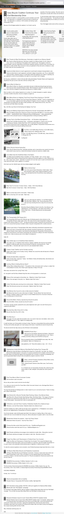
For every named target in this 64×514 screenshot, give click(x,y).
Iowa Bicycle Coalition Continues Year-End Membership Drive (23, 14)
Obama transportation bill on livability (17, 479)
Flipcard (7, 6)
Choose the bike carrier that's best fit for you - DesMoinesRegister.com (26, 425)
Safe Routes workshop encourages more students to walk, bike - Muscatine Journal (29, 432)
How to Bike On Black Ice (14, 84)
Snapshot (28, 6)
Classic (2, 6)
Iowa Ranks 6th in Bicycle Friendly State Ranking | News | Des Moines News (28, 395)
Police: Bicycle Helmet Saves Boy (16, 147)
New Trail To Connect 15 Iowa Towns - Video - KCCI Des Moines (24, 186)
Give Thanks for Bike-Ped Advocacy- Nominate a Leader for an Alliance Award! (28, 59)
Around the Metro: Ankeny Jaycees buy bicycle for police (22, 300)
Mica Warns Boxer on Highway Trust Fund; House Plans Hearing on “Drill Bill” (28, 97)
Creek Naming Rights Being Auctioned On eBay (49, 32)
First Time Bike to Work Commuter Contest (18, 377)
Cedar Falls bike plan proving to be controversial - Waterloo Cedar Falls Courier (28, 284)
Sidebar (23, 6)
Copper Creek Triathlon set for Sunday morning (20, 249)
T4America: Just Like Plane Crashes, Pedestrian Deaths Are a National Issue (28, 404)
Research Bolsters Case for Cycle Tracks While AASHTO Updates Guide (27, 498)
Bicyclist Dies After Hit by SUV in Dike (17, 310)
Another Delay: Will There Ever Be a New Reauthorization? (31, 32)
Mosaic (18, 6)
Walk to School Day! (29, 168)
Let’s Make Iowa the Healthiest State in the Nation (20, 155)
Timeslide (34, 6)
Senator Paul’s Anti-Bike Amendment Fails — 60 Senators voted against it (27, 119)
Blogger (43, 513)
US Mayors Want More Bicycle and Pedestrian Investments (23, 451)
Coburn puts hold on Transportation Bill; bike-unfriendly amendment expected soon (29, 227)
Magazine (12, 6)
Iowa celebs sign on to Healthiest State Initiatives (20, 241)
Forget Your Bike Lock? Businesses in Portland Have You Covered (25, 439)
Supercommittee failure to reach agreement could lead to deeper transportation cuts (29, 71)
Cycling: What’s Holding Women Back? (17, 264)
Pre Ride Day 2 (11, 317)
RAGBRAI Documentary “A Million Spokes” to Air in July (22, 461)
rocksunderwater (34, 513)
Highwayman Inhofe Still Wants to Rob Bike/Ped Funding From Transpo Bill (27, 349)
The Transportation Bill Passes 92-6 (16, 217)
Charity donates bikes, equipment (16, 257)
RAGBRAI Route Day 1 (30, 331)
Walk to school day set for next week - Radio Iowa (20, 193)
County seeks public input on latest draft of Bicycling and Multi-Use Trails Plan (12, 33)
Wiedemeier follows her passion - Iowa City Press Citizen (22, 418)
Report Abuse (48, 513)
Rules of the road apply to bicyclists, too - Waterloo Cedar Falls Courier (26, 277)
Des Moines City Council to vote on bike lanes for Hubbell (22, 291)
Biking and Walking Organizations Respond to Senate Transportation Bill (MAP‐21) (29, 111)
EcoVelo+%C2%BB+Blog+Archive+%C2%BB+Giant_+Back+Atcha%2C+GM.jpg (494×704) (39, 130)
